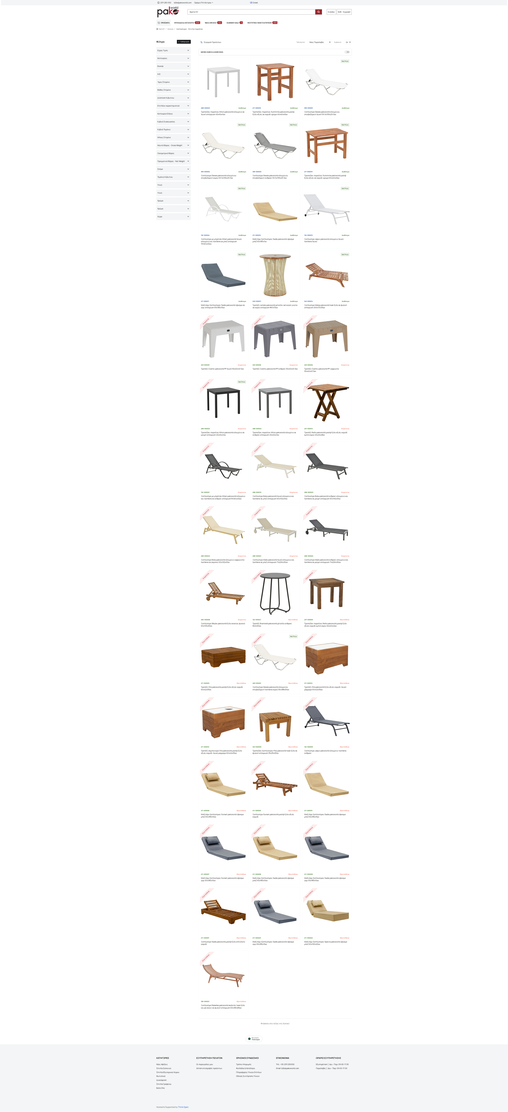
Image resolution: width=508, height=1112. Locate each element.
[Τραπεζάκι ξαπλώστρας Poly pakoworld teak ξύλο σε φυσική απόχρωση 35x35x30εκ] (275, 721)
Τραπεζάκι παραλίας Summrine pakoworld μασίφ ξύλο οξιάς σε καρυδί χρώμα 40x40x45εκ (273, 113)
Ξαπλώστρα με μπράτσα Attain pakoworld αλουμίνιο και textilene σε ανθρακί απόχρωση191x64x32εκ (223, 497)
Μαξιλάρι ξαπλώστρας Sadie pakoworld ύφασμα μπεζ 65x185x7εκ (273, 240)
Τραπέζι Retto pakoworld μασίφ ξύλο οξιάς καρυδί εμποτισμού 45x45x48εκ (325, 433)
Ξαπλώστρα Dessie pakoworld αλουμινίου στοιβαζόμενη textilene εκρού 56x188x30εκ (271, 688)
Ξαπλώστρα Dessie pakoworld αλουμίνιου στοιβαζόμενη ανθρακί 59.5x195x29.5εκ (270, 176)
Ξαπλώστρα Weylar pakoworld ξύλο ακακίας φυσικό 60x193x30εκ (223, 624)
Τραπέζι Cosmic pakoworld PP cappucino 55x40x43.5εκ (321, 370)
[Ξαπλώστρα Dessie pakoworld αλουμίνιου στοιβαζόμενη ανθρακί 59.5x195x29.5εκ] (275, 145)
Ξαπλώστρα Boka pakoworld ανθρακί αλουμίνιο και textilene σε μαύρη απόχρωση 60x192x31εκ (326, 497)
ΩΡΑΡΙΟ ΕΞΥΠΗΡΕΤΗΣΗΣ (328, 1058)
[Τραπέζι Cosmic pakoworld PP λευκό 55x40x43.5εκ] (223, 339)
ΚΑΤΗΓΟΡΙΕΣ (162, 1058)
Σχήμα (160, 169)
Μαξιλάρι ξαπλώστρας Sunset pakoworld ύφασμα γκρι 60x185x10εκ (222, 879)
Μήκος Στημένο (164, 137)
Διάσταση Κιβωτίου (165, 98)
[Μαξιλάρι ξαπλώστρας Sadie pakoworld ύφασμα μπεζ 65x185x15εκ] (326, 784)
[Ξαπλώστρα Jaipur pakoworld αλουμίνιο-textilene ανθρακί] (326, 721)
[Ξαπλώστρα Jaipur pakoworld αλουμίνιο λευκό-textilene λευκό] (326, 209)
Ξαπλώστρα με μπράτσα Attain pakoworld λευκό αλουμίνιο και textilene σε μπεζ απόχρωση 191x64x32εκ (221, 241)
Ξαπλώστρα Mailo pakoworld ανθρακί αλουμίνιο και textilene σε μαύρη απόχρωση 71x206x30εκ (326, 561)
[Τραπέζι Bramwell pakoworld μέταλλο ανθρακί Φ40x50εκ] (275, 593)
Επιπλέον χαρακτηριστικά (168, 105)
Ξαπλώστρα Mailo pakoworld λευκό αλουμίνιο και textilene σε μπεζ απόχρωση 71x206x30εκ (273, 561)
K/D (158, 74)
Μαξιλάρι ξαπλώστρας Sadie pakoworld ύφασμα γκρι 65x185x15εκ (273, 943)
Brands (160, 66)
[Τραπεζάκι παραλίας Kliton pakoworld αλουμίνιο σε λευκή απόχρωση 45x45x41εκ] (223, 82)
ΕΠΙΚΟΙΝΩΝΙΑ (282, 1058)
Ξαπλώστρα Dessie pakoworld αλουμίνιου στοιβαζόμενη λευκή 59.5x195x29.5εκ (322, 113)
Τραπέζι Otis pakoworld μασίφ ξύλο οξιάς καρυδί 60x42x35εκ (222, 688)
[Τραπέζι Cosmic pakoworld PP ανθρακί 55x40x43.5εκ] (275, 339)
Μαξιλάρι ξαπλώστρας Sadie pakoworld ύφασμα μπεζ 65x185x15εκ (325, 815)
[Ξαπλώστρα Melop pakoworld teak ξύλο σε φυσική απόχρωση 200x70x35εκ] (326, 275)
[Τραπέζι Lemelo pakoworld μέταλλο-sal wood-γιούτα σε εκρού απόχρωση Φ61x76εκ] (275, 275)
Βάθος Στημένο (164, 90)
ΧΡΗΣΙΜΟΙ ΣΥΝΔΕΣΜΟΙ (247, 1058)
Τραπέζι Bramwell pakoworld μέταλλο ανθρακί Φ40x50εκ (272, 624)
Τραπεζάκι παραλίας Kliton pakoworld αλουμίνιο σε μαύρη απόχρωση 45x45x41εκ (222, 433)
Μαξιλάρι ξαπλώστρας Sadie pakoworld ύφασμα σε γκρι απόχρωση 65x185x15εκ (223, 306)
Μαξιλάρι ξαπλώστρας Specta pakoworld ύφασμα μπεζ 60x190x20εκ (325, 943)
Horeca (170, 29)
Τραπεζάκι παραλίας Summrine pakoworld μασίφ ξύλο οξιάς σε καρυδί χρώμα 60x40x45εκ (325, 176)
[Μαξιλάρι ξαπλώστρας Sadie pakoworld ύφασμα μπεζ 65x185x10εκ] (275, 848)
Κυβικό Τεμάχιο (163, 129)
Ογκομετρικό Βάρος (165, 153)
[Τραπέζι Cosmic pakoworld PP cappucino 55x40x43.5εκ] (326, 339)
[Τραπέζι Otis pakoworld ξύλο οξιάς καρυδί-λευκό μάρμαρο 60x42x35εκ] (326, 657)
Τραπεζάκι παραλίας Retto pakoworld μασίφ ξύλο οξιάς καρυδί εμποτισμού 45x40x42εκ (325, 624)
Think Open (183, 1107)
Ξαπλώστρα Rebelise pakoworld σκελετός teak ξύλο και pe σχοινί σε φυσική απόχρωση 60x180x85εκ (223, 1006)
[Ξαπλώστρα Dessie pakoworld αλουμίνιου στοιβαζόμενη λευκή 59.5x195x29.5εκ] (326, 82)
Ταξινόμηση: (300, 42)
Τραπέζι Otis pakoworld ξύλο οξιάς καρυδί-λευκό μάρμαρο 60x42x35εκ (325, 688)
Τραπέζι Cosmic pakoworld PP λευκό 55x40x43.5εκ (222, 369)
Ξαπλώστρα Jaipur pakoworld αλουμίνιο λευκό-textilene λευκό (324, 240)
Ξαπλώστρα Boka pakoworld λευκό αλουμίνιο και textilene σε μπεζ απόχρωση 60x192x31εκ (273, 497)
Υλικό (159, 185)
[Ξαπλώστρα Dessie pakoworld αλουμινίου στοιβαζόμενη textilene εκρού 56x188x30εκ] (275, 657)
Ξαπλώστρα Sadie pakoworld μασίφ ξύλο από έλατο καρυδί (223, 943)
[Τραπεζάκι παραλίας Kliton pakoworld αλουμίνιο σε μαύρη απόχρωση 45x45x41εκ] (223, 402)
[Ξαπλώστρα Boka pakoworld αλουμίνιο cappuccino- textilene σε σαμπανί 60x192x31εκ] (223, 529)
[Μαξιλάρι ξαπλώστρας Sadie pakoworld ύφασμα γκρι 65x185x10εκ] (326, 848)
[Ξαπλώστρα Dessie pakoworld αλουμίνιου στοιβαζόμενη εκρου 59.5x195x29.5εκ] (223, 145)
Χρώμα (160, 200)
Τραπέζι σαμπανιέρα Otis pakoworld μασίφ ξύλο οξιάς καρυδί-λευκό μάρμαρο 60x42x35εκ (221, 752)
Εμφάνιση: (338, 42)
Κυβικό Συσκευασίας (166, 121)
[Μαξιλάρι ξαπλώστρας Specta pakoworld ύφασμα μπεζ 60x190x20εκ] (326, 911)
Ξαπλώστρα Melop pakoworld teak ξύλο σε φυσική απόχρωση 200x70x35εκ (325, 306)
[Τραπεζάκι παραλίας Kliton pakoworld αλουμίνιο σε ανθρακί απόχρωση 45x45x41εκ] (275, 402)
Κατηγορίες (162, 58)
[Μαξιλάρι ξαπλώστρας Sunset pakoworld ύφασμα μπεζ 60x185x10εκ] (223, 784)
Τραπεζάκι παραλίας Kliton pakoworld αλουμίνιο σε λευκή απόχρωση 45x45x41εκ (222, 113)
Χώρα (159, 216)
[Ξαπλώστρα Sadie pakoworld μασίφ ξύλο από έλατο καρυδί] (223, 911)
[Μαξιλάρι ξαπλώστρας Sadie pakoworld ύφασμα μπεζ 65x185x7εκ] (275, 209)
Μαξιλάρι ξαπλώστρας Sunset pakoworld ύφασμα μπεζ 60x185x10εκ (222, 815)
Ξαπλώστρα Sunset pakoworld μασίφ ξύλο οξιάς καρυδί (273, 815)
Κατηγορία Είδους (165, 113)
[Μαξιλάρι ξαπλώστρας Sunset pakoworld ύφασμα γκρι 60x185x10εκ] (223, 848)
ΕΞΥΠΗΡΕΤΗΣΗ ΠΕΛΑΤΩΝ (209, 1058)
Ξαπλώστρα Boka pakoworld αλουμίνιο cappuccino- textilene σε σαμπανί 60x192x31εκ (223, 561)
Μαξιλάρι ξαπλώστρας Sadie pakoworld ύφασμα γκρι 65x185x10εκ (325, 879)
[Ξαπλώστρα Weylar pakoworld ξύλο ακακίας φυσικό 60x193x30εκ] (223, 593)
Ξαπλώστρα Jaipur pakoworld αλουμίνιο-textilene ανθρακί (325, 752)
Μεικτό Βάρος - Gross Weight (169, 145)
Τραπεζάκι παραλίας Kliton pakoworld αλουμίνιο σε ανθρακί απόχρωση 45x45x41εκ (274, 433)
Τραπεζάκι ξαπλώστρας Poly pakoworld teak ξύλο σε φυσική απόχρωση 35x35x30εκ (275, 752)
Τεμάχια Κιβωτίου (165, 177)
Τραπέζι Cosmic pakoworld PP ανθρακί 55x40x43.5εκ (275, 369)
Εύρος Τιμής (162, 50)
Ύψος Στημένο (163, 82)
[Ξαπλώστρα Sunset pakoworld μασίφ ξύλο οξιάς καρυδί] (275, 784)
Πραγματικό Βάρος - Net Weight (171, 161)
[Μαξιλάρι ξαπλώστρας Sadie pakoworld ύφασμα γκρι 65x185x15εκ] (275, 911)
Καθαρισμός (184, 42)
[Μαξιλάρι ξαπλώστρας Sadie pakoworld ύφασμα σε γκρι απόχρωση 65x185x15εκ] (223, 275)
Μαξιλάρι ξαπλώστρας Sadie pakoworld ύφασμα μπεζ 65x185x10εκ (273, 879)
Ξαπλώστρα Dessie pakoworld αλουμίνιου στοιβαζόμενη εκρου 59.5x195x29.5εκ (218, 176)
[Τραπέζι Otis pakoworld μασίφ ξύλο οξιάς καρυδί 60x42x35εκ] (223, 657)
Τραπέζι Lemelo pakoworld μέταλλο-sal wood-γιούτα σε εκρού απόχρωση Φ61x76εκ (275, 306)
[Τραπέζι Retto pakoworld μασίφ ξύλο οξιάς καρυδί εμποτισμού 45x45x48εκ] (326, 402)
